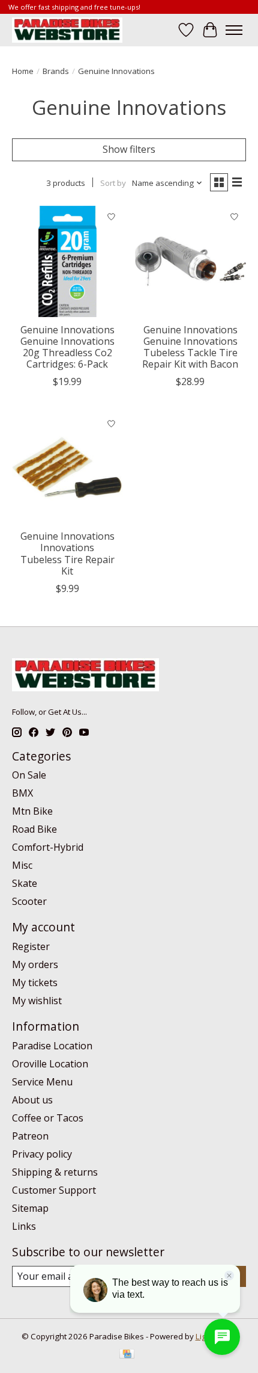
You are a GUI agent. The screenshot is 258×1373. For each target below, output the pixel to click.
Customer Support (54, 1190)
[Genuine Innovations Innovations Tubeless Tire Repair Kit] (67, 467)
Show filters (129, 149)
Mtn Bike (32, 811)
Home (23, 71)
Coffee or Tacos (47, 1118)
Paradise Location (52, 1045)
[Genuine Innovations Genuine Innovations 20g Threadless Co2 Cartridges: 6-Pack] (67, 261)
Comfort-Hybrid (47, 847)
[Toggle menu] (234, 30)
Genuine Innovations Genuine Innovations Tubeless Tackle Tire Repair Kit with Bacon (190, 347)
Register (31, 946)
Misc (22, 865)
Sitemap (30, 1208)
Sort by (113, 182)
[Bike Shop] (67, 29)
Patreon (30, 1136)
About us (32, 1099)
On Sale (29, 775)
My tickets (35, 982)
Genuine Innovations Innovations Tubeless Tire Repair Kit (67, 553)
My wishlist (37, 1000)
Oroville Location (50, 1063)
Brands (56, 71)
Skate (24, 883)
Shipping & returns (55, 1172)
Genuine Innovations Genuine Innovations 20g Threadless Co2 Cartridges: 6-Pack (67, 347)
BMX (22, 793)
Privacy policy (42, 1154)
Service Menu (42, 1081)
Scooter (29, 901)
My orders (35, 964)
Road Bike (34, 829)
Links (24, 1226)
